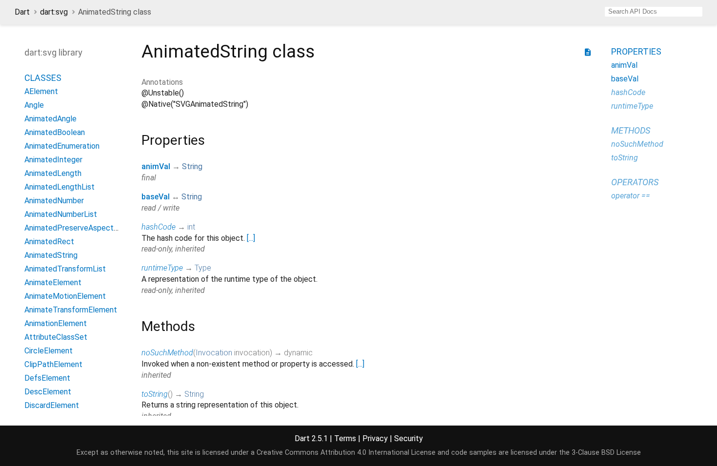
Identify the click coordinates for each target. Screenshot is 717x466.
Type (203, 267)
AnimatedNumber (54, 200)
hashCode (158, 227)
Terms (345, 438)
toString (154, 394)
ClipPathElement (53, 364)
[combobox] (653, 12)
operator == (630, 195)
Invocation (214, 352)
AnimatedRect (49, 241)
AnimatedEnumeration (62, 146)
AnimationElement (55, 323)
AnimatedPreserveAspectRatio (78, 228)
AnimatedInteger (53, 159)
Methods (630, 130)
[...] (251, 238)
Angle (34, 105)
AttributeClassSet (55, 337)
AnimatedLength (52, 173)
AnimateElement (52, 282)
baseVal (155, 196)
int (191, 227)
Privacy (375, 438)
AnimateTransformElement (70, 309)
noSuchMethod (167, 352)
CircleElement (48, 350)
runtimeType (162, 267)
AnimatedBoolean (54, 132)
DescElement (47, 391)
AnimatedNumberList (60, 214)
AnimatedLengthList (59, 187)
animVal (155, 166)
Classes (42, 78)
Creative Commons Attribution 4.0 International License (346, 452)
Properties (636, 51)
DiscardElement (51, 405)
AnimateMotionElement (65, 296)
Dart (22, 12)
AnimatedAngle (50, 118)
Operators (634, 182)
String (192, 166)
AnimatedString (51, 255)
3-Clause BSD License (606, 452)
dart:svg (54, 12)
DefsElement (47, 378)
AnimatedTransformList (65, 268)
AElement (41, 91)
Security (408, 438)
